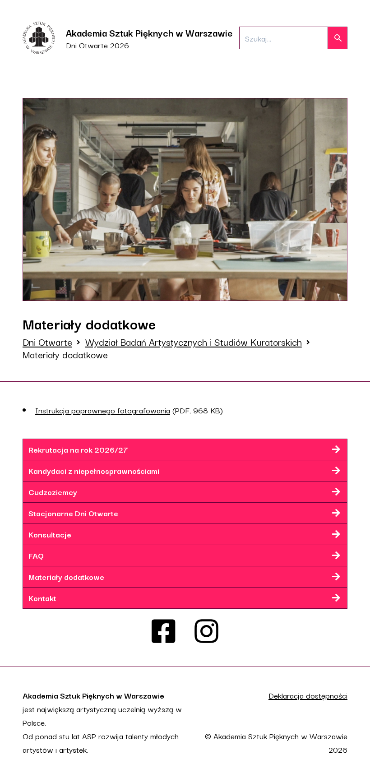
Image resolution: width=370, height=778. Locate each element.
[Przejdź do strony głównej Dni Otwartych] (39, 38)
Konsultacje (49, 534)
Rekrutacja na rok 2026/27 (78, 449)
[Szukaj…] (337, 38)
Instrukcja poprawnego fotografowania (102, 410)
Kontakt (42, 598)
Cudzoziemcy (52, 492)
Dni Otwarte (47, 341)
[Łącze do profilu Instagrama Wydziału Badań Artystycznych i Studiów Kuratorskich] (206, 631)
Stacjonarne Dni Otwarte (73, 513)
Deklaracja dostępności (307, 695)
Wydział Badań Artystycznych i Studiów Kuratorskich (193, 341)
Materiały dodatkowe (66, 576)
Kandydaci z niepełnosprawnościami (93, 470)
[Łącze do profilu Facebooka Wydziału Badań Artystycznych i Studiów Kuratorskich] (163, 631)
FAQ (36, 555)
